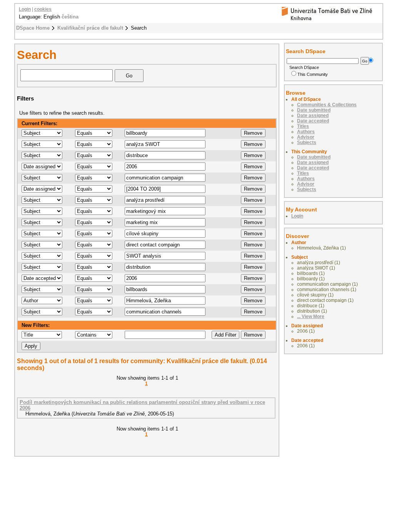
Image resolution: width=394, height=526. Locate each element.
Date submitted (314, 110)
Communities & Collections (327, 104)
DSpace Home (33, 28)
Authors (306, 131)
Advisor (305, 137)
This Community (312, 74)
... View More (310, 316)
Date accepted (313, 121)
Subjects (306, 142)
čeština (70, 17)
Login (25, 9)
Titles (303, 126)
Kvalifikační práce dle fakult (90, 28)
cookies (43, 9)
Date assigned (313, 115)
